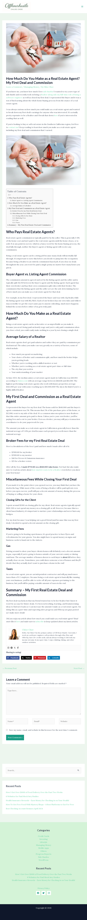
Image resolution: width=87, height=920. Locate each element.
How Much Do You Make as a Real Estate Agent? (28, 203)
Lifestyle (43, 842)
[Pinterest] (12, 648)
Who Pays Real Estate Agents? (20, 198)
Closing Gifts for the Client (24, 216)
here (56, 115)
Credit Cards (43, 836)
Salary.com (22, 381)
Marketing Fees (21, 218)
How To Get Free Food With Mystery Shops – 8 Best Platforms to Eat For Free (40, 804)
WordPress (43, 860)
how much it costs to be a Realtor (46, 470)
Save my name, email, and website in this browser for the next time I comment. (43, 730)
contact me (13, 127)
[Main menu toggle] (82, 6)
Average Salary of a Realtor (21, 206)
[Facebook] (18, 648)
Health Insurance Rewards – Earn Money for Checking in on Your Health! (37, 800)
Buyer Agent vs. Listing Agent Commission (27, 200)
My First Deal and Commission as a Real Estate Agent (29, 208)
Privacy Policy (44, 888)
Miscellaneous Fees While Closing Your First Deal (30, 213)
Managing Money (31, 87)
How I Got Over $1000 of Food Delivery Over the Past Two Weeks (34, 792)
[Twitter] (15, 648)
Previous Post (9, 668)
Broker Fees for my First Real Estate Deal (26, 211)
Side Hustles (43, 857)
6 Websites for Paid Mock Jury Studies (22, 796)
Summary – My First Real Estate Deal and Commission (30, 225)
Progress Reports (43, 854)
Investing (43, 839)
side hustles (48, 91)
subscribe (39, 621)
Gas (17, 220)
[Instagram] (8, 648)
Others (43, 851)
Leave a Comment (14, 87)
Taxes (18, 222)
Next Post (79, 668)
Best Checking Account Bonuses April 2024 (24, 808)
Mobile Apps (43, 848)
